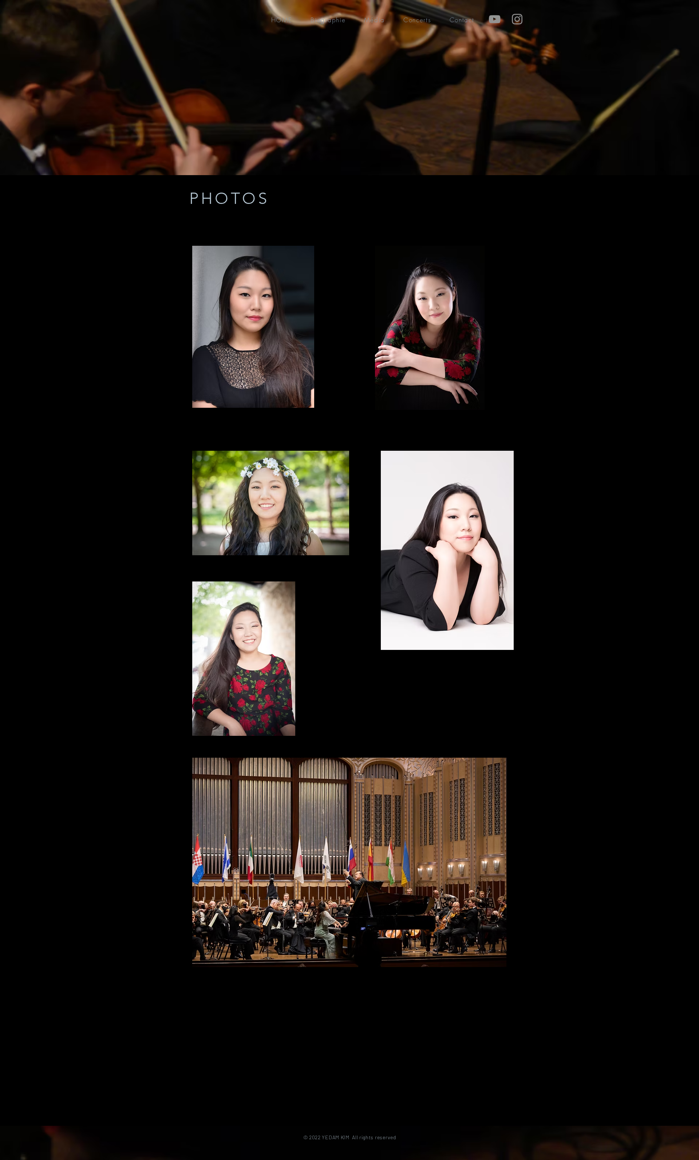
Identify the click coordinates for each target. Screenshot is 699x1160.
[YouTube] (494, 19)
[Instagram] (517, 19)
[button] (328, 20)
